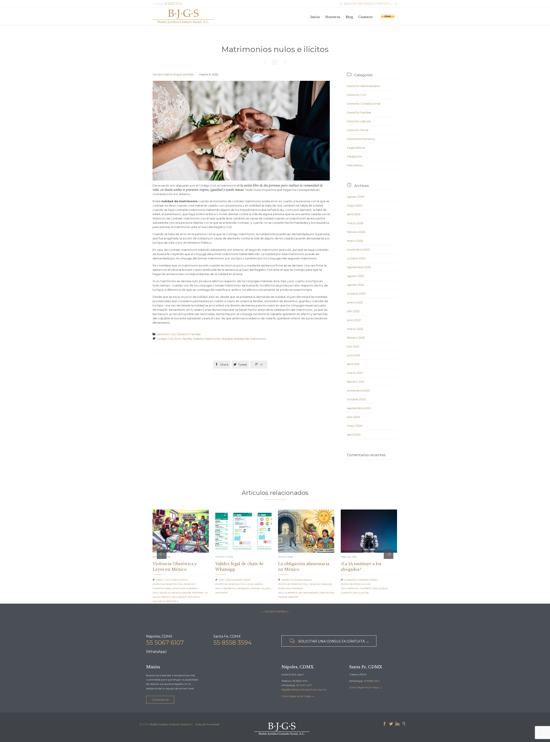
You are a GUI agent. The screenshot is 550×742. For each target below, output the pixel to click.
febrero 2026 (356, 232)
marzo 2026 (355, 223)
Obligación (327, 592)
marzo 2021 (354, 373)
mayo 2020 (354, 425)
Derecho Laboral (359, 121)
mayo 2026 (354, 205)
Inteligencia (380, 588)
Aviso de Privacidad (207, 724)
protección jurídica (173, 597)
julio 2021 (353, 346)
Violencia (194, 597)
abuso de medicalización (175, 592)
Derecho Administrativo (363, 86)
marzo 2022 (355, 328)
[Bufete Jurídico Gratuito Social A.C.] (183, 16)
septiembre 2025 (359, 267)
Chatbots (365, 588)
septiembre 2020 (359, 408)
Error (177, 338)
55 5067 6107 (165, 642)
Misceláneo (355, 165)
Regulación (361, 592)
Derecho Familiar (189, 334)
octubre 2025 (356, 258)
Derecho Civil (165, 334)
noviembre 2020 (358, 390)
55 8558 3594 (232, 642)
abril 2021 (353, 364)
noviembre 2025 (358, 249)
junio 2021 (353, 355)
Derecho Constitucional (363, 103)
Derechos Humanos (361, 139)
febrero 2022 (356, 337)
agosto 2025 (355, 276)
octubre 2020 (356, 399)
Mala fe (198, 338)
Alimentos (291, 592)
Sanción (293, 597)
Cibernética (229, 588)
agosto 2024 (355, 284)
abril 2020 (354, 434)
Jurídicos (347, 592)
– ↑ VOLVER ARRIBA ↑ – (275, 611)
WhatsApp (221, 592)
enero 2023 (355, 302)
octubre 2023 (356, 293)
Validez (266, 588)
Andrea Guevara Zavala (296, 579)
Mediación (354, 156)
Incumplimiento (309, 592)
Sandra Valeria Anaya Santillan (173, 74)
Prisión (282, 597)
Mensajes (244, 588)
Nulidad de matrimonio (250, 338)
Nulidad (227, 338)
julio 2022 (353, 311)
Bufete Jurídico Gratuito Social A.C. (171, 724)
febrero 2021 (355, 381)
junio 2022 (354, 320)
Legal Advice (356, 147)
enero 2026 (355, 240)
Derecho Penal (357, 130)
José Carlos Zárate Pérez (234, 579)
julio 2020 (353, 417)
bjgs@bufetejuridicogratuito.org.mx (303, 689)
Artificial (353, 588)
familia (187, 338)
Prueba (255, 588)
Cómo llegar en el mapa (296, 696)
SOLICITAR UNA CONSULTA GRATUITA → (365, 3)
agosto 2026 (355, 196)
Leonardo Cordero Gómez (361, 579)
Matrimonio (212, 338)
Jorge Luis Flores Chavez (172, 579)
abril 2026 (353, 214)
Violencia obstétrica (166, 601)
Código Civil (164, 338)
